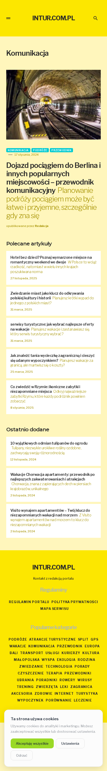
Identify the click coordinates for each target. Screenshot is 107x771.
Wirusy (84, 680)
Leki (64, 687)
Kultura (90, 653)
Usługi (52, 653)
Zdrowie (43, 694)
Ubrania (25, 680)
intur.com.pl (53, 18)
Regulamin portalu (29, 602)
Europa (92, 646)
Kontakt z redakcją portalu (53, 578)
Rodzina (86, 660)
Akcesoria (21, 694)
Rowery (67, 680)
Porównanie (59, 700)
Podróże (40, 150)
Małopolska (26, 660)
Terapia (54, 673)
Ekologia (66, 660)
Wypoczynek (30, 700)
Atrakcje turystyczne (52, 639)
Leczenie (83, 700)
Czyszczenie (31, 673)
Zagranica (81, 687)
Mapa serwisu (54, 609)
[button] (8, 18)
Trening (25, 687)
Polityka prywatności (74, 602)
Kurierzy (71, 653)
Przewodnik (61, 150)
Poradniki (46, 680)
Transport (31, 653)
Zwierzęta (47, 687)
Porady (82, 666)
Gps (94, 639)
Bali (14, 653)
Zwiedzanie (31, 666)
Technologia (58, 666)
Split (83, 639)
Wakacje (17, 646)
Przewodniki (77, 673)
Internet (64, 694)
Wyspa (48, 660)
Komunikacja (18, 150)
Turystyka (87, 694)
